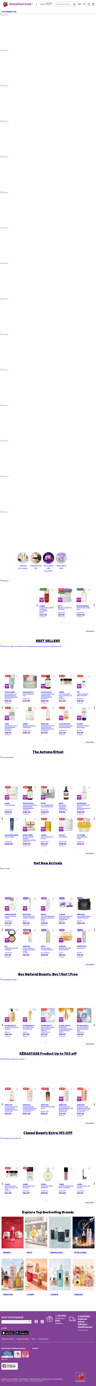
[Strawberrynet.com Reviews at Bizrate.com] (7, 1357)
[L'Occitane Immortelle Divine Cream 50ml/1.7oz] (84, 833)
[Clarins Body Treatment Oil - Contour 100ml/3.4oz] (48, 833)
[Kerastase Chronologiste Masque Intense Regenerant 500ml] (84, 912)
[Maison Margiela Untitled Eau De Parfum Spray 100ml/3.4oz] (83, 604)
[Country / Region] (79, 4)
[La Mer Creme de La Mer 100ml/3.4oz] (12, 801)
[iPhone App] (8, 1334)
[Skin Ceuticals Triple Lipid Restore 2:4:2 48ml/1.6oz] (30, 690)
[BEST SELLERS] (48, 658)
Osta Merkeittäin (8, 12)
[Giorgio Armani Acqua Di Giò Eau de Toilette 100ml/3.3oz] (12, 912)
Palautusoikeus (23, 1339)
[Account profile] (88, 4)
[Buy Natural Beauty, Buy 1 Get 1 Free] (48, 992)
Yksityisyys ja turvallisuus (10, 1379)
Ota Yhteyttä (43, 1339)
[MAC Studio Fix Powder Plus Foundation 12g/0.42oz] (12, 944)
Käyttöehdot (24, 1379)
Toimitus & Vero (7, 1339)
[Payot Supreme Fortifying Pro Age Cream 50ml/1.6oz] (65, 604)
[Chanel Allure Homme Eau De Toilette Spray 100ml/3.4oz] (30, 722)
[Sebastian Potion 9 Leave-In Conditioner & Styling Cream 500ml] (30, 944)
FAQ (33, 1339)
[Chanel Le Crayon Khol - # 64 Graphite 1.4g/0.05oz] (84, 1182)
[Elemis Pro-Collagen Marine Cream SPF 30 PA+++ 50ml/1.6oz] (48, 801)
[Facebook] (91, 1367)
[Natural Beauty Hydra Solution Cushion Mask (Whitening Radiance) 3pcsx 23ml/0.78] (48, 1024)
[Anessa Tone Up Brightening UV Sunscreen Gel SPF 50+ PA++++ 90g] (48, 912)
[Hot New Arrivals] (48, 880)
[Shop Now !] (43, 138)
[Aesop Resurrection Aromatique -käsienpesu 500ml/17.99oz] (66, 801)
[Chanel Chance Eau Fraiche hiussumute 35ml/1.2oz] (48, 1182)
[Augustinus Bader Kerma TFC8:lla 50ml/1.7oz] (12, 833)
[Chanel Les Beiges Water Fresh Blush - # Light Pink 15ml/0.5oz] (66, 1182)
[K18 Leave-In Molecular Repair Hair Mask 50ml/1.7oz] (84, 690)
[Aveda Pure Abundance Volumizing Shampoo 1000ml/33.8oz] (48, 944)
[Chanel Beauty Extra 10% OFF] (48, 1150)
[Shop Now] (43, 31)
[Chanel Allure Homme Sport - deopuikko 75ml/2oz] (30, 1182)
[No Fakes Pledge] (25, 1356)
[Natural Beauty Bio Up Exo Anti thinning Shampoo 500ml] (12, 1024)
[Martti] (46, 5)
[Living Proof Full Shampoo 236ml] (84, 944)
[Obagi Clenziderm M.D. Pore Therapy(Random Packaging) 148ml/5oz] (12, 722)
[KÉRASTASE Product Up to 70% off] (48, 1071)
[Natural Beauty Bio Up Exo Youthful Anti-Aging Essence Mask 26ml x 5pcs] (84, 1024)
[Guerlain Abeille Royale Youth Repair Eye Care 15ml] (66, 944)
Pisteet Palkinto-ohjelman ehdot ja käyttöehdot (46, 1379)
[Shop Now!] (43, 67)
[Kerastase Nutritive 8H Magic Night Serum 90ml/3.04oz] (48, 1103)
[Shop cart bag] (93, 4)
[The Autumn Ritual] (48, 769)
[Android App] (22, 1334)
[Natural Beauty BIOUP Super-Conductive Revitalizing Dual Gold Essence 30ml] (66, 1024)
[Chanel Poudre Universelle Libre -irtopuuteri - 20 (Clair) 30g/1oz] (66, 690)
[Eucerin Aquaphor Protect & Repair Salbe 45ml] (84, 722)
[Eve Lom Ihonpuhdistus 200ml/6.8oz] (66, 833)
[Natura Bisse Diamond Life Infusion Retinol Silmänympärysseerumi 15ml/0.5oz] (84, 801)
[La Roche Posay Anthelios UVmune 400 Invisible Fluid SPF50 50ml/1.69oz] (66, 722)
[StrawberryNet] (17, 4)
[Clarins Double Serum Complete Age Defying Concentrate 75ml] (46, 604)
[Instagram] (91, 1374)
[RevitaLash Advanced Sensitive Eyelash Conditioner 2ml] (30, 912)
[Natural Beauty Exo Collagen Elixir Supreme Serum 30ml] (30, 1024)
